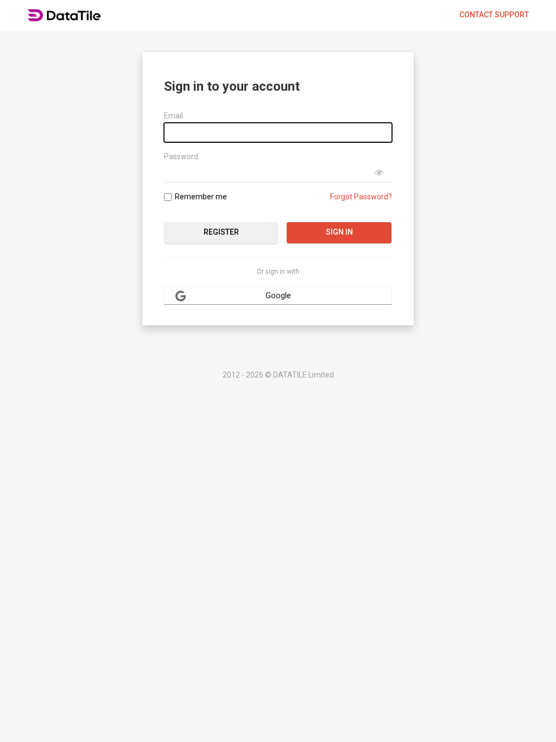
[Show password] (379, 173)
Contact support (494, 14)
